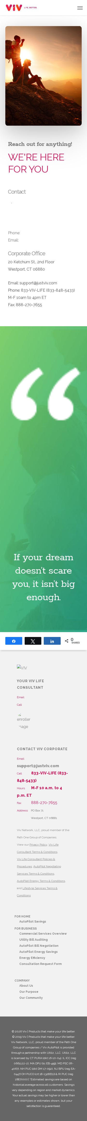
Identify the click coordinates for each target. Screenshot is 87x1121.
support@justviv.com (38, 766)
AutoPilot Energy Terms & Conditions (41, 881)
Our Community (31, 998)
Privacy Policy (38, 844)
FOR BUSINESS (25, 928)
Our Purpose (28, 991)
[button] (80, 7)
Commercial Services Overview (43, 933)
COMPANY (22, 980)
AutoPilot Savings (32, 921)
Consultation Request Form (40, 964)
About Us (26, 985)
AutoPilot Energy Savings (38, 952)
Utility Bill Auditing (33, 939)
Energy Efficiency (32, 958)
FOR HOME (22, 916)
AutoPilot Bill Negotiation (38, 945)
